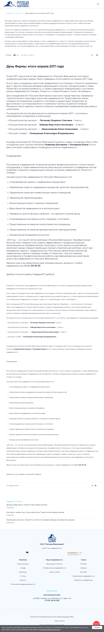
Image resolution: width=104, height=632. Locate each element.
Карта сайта (60, 621)
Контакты (52, 591)
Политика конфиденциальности (23, 584)
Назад (8, 55)
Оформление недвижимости (84, 576)
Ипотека (83, 572)
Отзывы (23, 568)
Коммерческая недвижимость (54, 568)
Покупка (83, 564)
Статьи (23, 576)
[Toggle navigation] (98, 4)
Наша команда (23, 564)
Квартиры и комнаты (54, 564)
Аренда (84, 568)
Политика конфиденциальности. (50, 629)
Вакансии (23, 572)
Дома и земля (54, 572)
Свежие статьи (14, 501)
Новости (23, 580)
